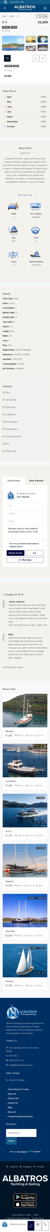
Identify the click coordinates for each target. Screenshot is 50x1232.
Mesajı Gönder (15, 553)
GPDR (36, 1215)
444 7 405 (20, 2)
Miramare (9, 731)
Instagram (27, 1167)
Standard (40, 698)
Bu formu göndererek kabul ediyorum (24, 545)
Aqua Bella (10, 931)
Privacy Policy (38, 1218)
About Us (12, 1094)
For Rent (6, 27)
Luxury (13, 27)
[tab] (7, 58)
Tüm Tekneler (23, 497)
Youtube (40, 1167)
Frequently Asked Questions (20, 1116)
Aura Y (8, 831)
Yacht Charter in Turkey (18, 1089)
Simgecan (9, 881)
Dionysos (9, 981)
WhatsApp (26, 560)
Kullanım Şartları (16, 547)
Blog (10, 1107)
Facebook (13, 1167)
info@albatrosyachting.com (21, 1065)
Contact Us (13, 1103)
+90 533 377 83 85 (16, 1080)
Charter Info (13, 1098)
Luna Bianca (10, 781)
